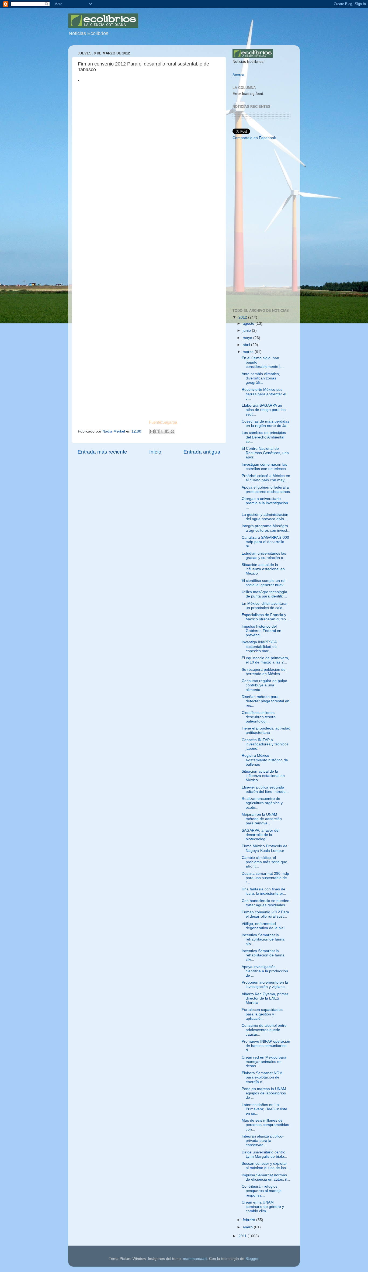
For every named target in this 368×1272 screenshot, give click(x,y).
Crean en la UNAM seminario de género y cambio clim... (263, 1206)
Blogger (251, 1259)
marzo (249, 352)
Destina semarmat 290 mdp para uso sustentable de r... (265, 878)
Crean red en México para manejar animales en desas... (264, 1061)
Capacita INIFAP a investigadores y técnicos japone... (265, 744)
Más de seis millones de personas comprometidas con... (265, 1124)
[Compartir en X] (162, 431)
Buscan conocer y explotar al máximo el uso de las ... (266, 1166)
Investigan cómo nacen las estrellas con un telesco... (265, 466)
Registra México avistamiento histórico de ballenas (265, 759)
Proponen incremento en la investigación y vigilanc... (265, 984)
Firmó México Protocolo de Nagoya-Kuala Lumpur (264, 848)
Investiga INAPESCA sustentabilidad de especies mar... (259, 646)
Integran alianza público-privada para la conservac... (263, 1140)
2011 (243, 1236)
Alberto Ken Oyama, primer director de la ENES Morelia (265, 998)
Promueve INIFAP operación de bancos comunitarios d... (266, 1045)
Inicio (155, 452)
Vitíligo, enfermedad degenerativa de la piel (263, 926)
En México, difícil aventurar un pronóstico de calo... (265, 606)
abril (247, 345)
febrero (249, 1220)
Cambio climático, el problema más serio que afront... (264, 862)
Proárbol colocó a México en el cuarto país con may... (266, 478)
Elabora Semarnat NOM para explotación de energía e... (262, 1077)
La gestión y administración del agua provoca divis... (265, 517)
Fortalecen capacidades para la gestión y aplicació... (262, 1014)
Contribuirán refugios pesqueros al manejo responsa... (262, 1190)
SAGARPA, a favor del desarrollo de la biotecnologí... (260, 834)
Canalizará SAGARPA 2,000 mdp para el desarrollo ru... (265, 541)
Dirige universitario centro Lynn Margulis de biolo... (264, 1154)
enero (248, 1227)
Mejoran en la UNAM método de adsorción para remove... (262, 819)
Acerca (238, 75)
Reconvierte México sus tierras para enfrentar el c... (264, 394)
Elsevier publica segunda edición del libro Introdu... (265, 789)
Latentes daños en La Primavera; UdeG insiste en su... (264, 1109)
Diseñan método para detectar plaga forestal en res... (265, 701)
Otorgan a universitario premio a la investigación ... (265, 503)
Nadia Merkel (114, 431)
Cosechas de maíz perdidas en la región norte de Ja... (266, 423)
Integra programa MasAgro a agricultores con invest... (266, 528)
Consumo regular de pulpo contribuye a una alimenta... (264, 685)
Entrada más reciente (102, 452)
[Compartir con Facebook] (167, 431)
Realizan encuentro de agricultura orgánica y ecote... (262, 803)
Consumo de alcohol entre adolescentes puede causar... (264, 1030)
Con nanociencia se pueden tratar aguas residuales (265, 903)
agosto (249, 324)
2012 (243, 317)
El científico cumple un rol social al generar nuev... (264, 583)
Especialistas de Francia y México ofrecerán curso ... (266, 617)
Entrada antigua (201, 452)
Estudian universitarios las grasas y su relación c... (264, 555)
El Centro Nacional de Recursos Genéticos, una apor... (265, 453)
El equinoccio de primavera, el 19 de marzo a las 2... (265, 660)
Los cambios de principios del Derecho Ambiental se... (264, 437)
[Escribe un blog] (157, 431)
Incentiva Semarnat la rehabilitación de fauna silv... (263, 939)
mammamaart (195, 1259)
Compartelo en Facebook (254, 138)
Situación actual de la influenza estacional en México (263, 569)
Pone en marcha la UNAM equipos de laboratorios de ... (264, 1093)
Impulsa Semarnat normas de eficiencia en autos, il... (266, 1177)
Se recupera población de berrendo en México (264, 672)
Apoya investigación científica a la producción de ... (265, 971)
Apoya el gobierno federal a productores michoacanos (266, 489)
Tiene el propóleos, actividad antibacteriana (266, 730)
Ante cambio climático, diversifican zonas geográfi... (261, 378)
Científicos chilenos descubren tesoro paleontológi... (259, 717)
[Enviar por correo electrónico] (152, 431)
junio (247, 331)
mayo (248, 338)
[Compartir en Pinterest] (172, 431)
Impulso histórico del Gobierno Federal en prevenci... (261, 630)
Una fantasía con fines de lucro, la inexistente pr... (264, 891)
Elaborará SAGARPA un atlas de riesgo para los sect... (264, 409)
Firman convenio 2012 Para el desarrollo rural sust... (265, 914)
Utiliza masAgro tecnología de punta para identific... (264, 594)
